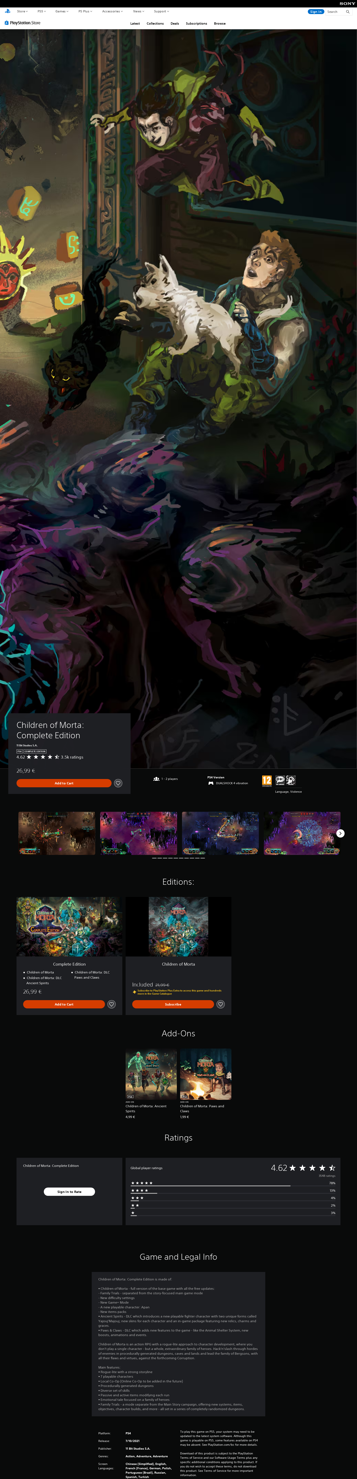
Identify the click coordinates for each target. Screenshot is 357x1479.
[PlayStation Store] (23, 22)
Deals (175, 23)
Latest (135, 23)
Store (21, 11)
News (137, 11)
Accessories (111, 11)
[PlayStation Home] (7, 11)
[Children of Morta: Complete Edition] (56, 833)
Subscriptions (196, 23)
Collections (155, 23)
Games (60, 11)
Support (160, 11)
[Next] (340, 833)
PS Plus (84, 11)
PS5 (40, 11)
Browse (220, 23)
